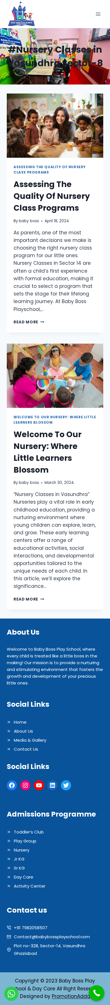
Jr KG (19, 859)
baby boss (29, 221)
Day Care (23, 877)
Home (20, 722)
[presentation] (55, 126)
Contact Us (26, 749)
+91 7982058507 (30, 928)
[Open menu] (98, 14)
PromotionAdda (71, 996)
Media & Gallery (30, 740)
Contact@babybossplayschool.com (52, 937)
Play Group (25, 841)
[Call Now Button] (96, 993)
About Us (23, 731)
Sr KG (19, 868)
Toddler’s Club (29, 832)
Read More (29, 322)
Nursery (21, 850)
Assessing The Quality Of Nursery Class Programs (52, 196)
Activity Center (29, 886)
